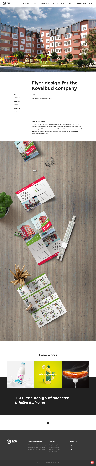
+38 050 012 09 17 (57, 449)
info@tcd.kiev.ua (30, 402)
